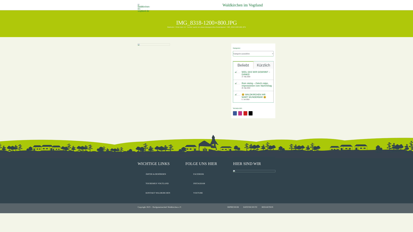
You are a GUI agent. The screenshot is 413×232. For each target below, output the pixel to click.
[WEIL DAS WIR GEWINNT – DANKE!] (237, 72)
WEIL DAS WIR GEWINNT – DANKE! (256, 73)
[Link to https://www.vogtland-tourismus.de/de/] (141, 183)
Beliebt (243, 65)
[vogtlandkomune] (144, 5)
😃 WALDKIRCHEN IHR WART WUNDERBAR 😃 (254, 95)
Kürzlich (263, 65)
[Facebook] (235, 113)
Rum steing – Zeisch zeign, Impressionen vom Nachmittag (257, 84)
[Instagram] (240, 113)
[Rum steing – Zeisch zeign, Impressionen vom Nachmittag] (237, 83)
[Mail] (250, 113)
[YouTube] (245, 113)
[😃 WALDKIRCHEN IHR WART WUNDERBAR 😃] (237, 94)
